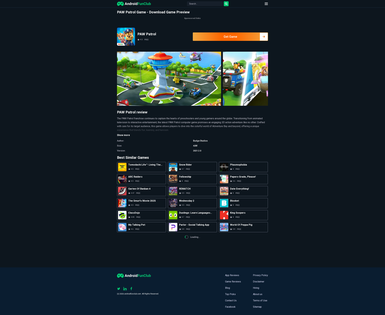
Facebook (230, 306)
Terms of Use (260, 300)
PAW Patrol (146, 34)
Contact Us (231, 300)
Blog (227, 287)
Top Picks (230, 294)
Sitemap (257, 306)
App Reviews (232, 275)
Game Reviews (233, 281)
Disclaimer (258, 281)
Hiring (256, 287)
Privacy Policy (260, 275)
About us (257, 294)
